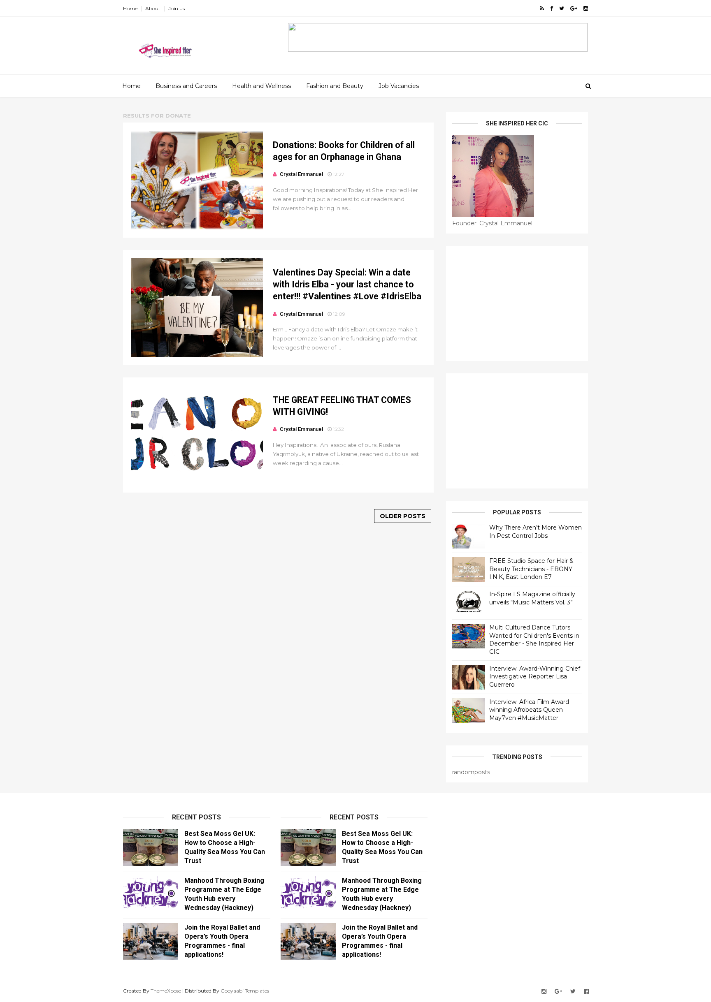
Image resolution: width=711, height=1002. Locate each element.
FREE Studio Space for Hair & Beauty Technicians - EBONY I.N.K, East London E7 (531, 569)
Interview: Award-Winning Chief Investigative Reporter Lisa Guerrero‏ (534, 676)
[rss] (542, 8)
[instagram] (585, 8)
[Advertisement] (517, 303)
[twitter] (561, 8)
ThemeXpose (166, 991)
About (152, 8)
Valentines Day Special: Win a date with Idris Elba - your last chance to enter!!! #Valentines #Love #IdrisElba (347, 284)
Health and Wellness (261, 86)
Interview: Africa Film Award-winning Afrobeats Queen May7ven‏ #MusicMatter (530, 710)
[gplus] (573, 8)
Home (130, 8)
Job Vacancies (399, 86)
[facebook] (551, 8)
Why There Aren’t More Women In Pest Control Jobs (535, 531)
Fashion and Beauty (334, 86)
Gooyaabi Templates (245, 991)
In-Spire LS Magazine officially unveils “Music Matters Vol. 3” (532, 598)
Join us (176, 8)
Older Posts (402, 516)
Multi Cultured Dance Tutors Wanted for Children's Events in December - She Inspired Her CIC (534, 639)
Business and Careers (186, 86)
